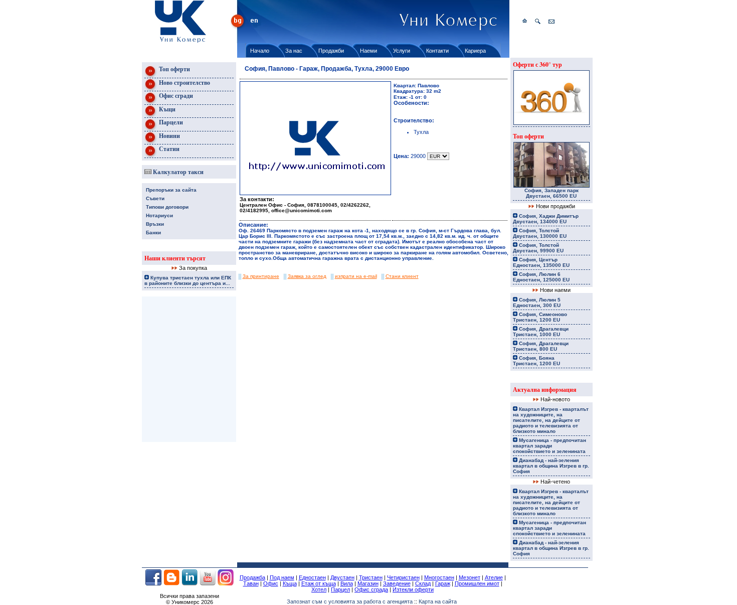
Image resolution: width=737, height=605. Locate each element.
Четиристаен (403, 577)
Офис (270, 583)
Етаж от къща (318, 583)
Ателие (494, 577)
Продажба (252, 577)
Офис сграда (371, 589)
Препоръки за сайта (171, 190)
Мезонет (469, 577)
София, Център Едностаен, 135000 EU (541, 262)
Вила (346, 583)
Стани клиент (402, 276)
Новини (168, 135)
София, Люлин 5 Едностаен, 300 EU (537, 302)
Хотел (318, 589)
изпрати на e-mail (356, 276)
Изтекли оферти (413, 589)
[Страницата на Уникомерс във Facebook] (153, 583)
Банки (153, 232)
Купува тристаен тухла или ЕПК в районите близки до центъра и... (187, 280)
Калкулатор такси (177, 172)
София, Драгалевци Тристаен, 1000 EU (541, 331)
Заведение (397, 583)
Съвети (155, 198)
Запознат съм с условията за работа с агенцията (350, 601)
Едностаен (312, 577)
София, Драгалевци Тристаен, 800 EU (541, 346)
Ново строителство (183, 82)
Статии (168, 148)
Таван (251, 583)
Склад (423, 583)
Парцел (340, 589)
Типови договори (167, 207)
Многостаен (439, 577)
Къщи (166, 109)
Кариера (475, 51)
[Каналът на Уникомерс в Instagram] (226, 583)
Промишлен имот (477, 583)
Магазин (368, 583)
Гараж (442, 583)
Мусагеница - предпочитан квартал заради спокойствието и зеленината (549, 445)
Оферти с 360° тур (537, 64)
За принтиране (261, 276)
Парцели (170, 122)
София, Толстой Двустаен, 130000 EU (540, 233)
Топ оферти (173, 69)
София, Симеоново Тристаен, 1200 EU (540, 317)
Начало (259, 51)
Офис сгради (175, 95)
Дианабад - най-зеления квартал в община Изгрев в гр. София (551, 466)
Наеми (368, 51)
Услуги (401, 51)
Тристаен (371, 577)
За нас (293, 51)
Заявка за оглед (307, 276)
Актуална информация (545, 389)
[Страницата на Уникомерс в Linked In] (189, 583)
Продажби (331, 51)
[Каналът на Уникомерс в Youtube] (208, 583)
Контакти (437, 51)
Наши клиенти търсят (175, 258)
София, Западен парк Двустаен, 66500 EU (551, 193)
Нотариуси (159, 215)
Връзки (155, 224)
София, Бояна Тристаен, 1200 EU (536, 360)
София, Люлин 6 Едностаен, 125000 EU (541, 276)
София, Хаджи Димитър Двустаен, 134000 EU (546, 218)
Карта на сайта (438, 601)
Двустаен (342, 577)
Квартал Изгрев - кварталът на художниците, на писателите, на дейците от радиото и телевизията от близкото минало (551, 420)
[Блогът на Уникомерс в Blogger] (171, 583)
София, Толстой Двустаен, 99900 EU (538, 247)
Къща (290, 583)
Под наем (282, 577)
